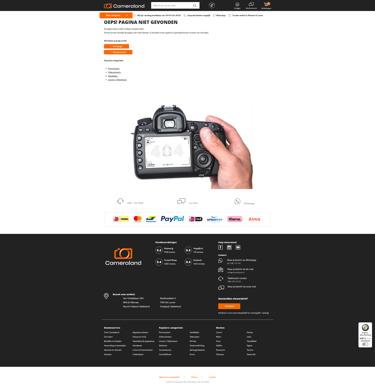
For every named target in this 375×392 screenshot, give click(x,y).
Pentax (250, 332)
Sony (218, 341)
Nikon (218, 336)
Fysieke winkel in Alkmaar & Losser (247, 15)
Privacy (194, 377)
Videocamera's (114, 72)
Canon (219, 332)
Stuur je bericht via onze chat (241, 286)
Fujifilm (219, 345)
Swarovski (251, 354)
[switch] (365, 344)
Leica (249, 336)
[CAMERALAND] (124, 5)
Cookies (212, 377)
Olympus (220, 354)
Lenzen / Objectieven (117, 79)
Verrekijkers (113, 76)
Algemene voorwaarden (169, 377)
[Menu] (370, 324)
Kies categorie (113, 15)
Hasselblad (251, 341)
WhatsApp (221, 15)
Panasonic (220, 350)
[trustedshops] (210, 8)
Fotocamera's (114, 68)
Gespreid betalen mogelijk (199, 15)
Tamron (250, 350)
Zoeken (194, 5)
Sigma (249, 345)
